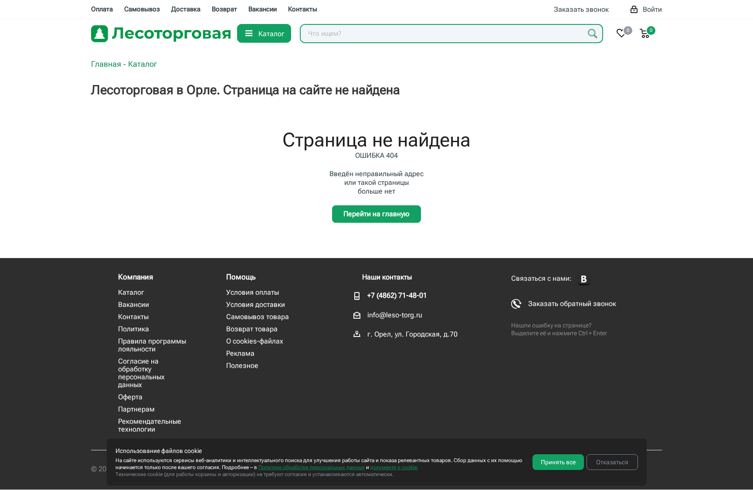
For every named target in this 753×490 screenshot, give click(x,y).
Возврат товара (252, 329)
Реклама (240, 353)
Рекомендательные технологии (149, 425)
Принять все (558, 462)
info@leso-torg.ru (394, 315)
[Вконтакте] (584, 279)
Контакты (133, 317)
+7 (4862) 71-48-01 (397, 295)
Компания (135, 276)
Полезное (242, 365)
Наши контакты (387, 277)
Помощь (241, 276)
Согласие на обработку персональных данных (141, 373)
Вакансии (133, 304)
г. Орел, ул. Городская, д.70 (412, 334)
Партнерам (136, 409)
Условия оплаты (252, 292)
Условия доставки (255, 304)
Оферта (130, 397)
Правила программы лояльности (152, 345)
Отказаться (612, 462)
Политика (133, 329)
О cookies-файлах (254, 341)
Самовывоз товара (257, 317)
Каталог (131, 292)
